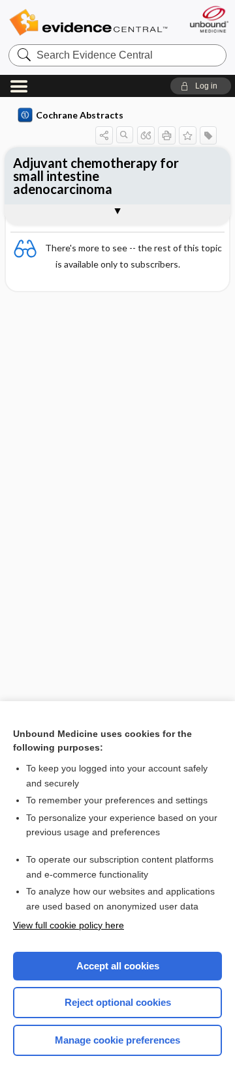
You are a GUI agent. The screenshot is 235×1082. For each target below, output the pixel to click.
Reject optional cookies (118, 1002)
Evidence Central (88, 22)
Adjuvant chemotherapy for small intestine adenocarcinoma (96, 176)
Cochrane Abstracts (79, 114)
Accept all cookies (117, 965)
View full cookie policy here (68, 925)
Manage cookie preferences (117, 1040)
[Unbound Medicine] (208, 19)
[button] (200, 85)
